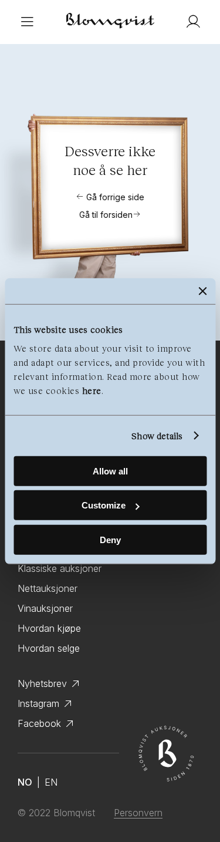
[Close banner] (202, 291)
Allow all (110, 471)
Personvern (138, 813)
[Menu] (27, 21)
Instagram (38, 703)
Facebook (39, 723)
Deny (110, 539)
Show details (156, 435)
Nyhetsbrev (42, 683)
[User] (193, 21)
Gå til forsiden (106, 215)
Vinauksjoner (45, 608)
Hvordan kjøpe (49, 628)
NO (25, 782)
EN (51, 782)
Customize (104, 505)
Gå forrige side (115, 197)
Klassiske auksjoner (59, 568)
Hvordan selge (49, 648)
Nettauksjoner (47, 588)
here (91, 390)
